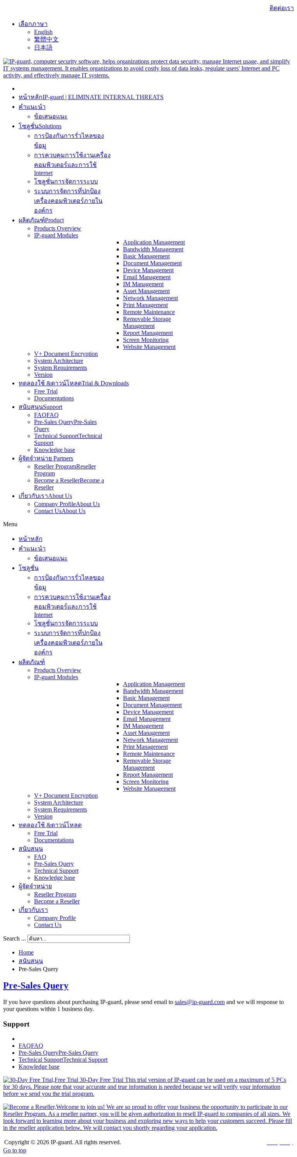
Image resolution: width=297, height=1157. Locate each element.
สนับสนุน (31, 961)
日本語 (43, 47)
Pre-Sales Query (35, 985)
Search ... (14, 938)
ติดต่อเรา (282, 8)
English (43, 32)
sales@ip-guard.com (200, 1002)
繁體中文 (46, 39)
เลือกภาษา (33, 24)
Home (26, 952)
